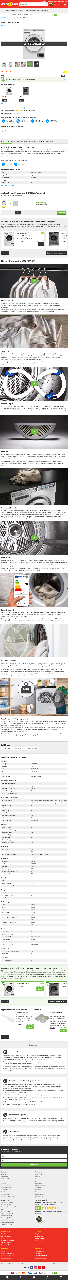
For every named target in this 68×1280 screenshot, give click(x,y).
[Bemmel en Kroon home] (9, 4)
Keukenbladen (5, 1181)
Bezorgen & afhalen (6, 1236)
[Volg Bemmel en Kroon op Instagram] (35, 1267)
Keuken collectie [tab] (10, 10)
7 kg (20, 731)
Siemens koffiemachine (7, 1222)
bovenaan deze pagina (9, 1140)
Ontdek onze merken (7, 1202)
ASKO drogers (7, 748)
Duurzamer (21, 103)
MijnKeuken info (62, 1)
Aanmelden (34, 1165)
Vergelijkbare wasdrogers (9, 103)
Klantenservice (6, 1231)
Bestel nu (61, 213)
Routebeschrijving (40, 1240)
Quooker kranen (39, 1181)
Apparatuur (39, 1172)
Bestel (40, 989)
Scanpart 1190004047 (22, 1012)
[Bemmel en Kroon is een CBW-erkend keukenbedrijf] (53, 1272)
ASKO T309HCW (22, 233)
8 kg (11, 729)
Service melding (53, 1)
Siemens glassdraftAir (7, 1215)
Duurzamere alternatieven (56, 253)
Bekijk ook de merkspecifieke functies (12, 156)
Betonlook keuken (6, 1192)
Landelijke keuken (6, 1187)
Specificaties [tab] (32, 141)
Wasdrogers (18, 748)
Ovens (37, 1192)
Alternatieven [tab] (24, 141)
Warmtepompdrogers (31, 748)
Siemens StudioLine (6, 1224)
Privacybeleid (49, 1263)
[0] (65, 5)
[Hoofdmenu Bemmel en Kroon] (2, 11)
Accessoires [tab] (40, 141)
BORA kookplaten (40, 1194)
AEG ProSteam (5, 1211)
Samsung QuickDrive (7, 1217)
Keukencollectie (5, 1174)
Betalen (3, 1238)
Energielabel (21, 164)
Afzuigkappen (38, 1189)
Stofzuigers (38, 1179)
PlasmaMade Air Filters (7, 1220)
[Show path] (15, 17)
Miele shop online (39, 1196)
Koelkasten (38, 1187)
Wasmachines (39, 1174)
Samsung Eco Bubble (7, 1213)
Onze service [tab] (49, 141)
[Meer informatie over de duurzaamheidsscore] (65, 79)
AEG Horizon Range (6, 1204)
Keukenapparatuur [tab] (30, 10)
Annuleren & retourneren (7, 1240)
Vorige (4, 17)
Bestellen (3, 1234)
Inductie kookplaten (40, 1185)
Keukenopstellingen (6, 1179)
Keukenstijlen (4, 1176)
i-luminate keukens (6, 1185)
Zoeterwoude (39, 1249)
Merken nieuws (6, 1200)
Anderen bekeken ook (57, 1001)
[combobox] (33, 4)
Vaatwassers (38, 1183)
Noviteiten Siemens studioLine (9, 1207)
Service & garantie (6, 1242)
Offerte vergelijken (6, 1194)
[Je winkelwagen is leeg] (65, 5)
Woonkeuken (4, 1189)
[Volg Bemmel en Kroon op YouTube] (39, 1267)
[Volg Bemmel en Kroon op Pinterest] (43, 1267)
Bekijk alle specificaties (8, 185)
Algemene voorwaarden (60, 1263)
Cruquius (38, 1231)
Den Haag (4, 1249)
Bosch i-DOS (4, 1209)
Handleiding (9, 164)
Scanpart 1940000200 (56, 1012)
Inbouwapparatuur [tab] (42, 10)
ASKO (3, 25)
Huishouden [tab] (19, 10)
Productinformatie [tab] (6, 141)
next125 (3, 1183)
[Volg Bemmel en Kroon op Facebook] (31, 1267)
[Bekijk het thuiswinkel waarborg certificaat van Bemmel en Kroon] (54, 4)
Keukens (4, 1172)
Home (8, 17)
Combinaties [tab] (16, 141)
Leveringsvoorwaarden (7, 1196)
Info (18, 212)
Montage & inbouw (6, 1245)
